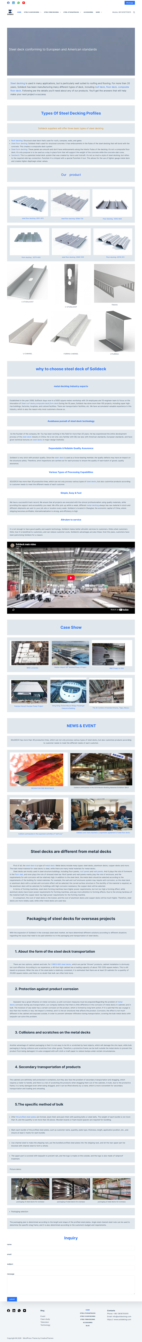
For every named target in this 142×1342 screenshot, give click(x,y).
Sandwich (15, 155)
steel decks (37, 440)
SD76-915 (120, 257)
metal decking (93, 505)
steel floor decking (28, 218)
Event (42, 1316)
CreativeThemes (46, 1338)
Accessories (88, 12)
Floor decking (108, 219)
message (10, 1274)
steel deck (74, 368)
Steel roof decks (28, 403)
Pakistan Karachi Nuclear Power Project (28, 706)
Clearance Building (68, 708)
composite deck (42, 403)
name (9, 1244)
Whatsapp (129, 3)
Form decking (27, 257)
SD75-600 (36, 257)
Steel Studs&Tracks (71, 12)
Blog (42, 1310)
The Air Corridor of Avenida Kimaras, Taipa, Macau (111, 708)
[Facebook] (8, 3)
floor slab (19, 874)
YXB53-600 (56, 964)
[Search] (134, 12)
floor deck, (111, 87)
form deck (54, 403)
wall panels (98, 871)
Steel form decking (51, 12)
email (9, 1254)
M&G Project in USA (116, 668)
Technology (45, 1325)
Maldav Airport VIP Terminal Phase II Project (70, 667)
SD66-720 (79, 218)
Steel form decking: (19, 149)
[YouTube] (23, 3)
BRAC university (32, 668)
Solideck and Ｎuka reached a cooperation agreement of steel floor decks (103, 833)
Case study (45, 1319)
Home (19, 12)
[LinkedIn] (13, 3)
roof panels (84, 871)
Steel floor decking (31, 12)
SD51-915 (40, 218)
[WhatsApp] (18, 3)
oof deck (100, 87)
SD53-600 (118, 219)
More (98, 12)
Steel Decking (72, 113)
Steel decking (17, 83)
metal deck (50, 865)
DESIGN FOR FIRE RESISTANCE (42, 788)
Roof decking (17, 140)
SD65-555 (80, 257)
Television (44, 1322)
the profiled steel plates (26, 1117)
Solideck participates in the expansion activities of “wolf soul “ (40, 834)
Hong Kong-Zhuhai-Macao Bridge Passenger (68, 706)
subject (10, 1264)
